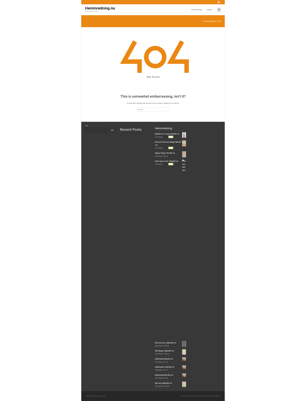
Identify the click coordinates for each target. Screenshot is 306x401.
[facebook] (218, 2)
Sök (86, 126)
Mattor (209, 10)
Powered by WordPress (189, 396)
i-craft (205, 396)
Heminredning (196, 10)
